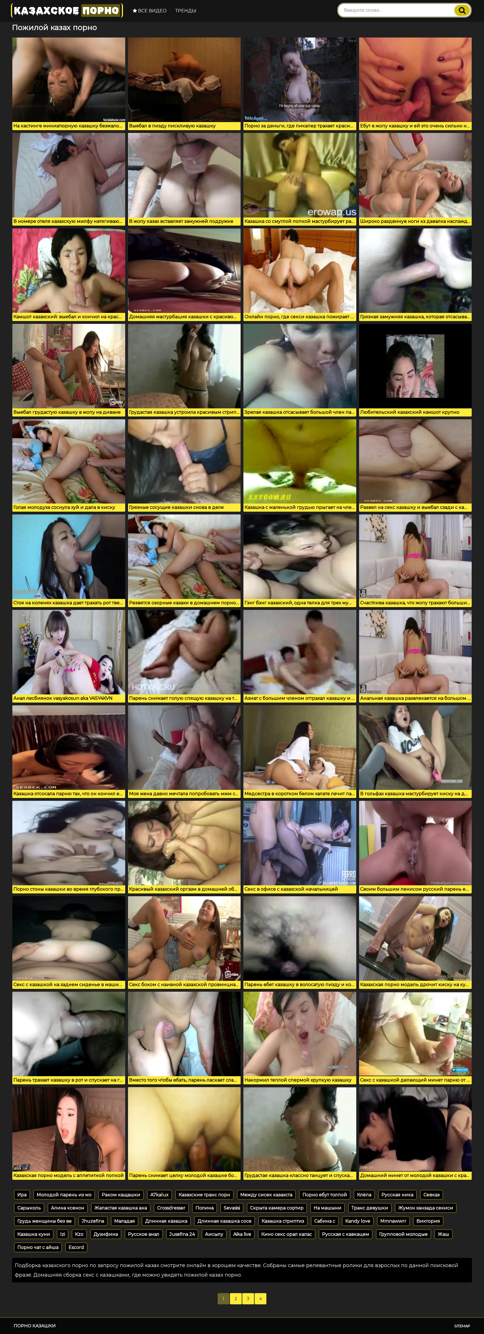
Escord (76, 1247)
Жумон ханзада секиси (425, 1208)
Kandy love (357, 1221)
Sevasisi (232, 1208)
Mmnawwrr (393, 1221)
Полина (205, 1208)
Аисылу (214, 1234)
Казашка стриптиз (283, 1221)
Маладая (124, 1221)
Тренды (185, 10)
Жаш (443, 1234)
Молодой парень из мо (64, 1194)
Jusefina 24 (182, 1234)
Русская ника (397, 1194)
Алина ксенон (67, 1208)
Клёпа (364, 1194)
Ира (22, 1194)
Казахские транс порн (204, 1194)
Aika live (242, 1234)
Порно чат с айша (38, 1247)
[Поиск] (462, 10)
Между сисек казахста (266, 1194)
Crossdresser (171, 1208)
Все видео (152, 10)
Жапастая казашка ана (120, 1208)
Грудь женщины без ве (44, 1221)
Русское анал (143, 1234)
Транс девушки (370, 1208)
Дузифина (106, 1234)
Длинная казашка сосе (224, 1221)
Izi (62, 1234)
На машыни (327, 1208)
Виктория (428, 1221)
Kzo (79, 1234)
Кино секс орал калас (286, 1234)
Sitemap (462, 1326)
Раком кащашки (121, 1194)
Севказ (432, 1194)
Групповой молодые (403, 1234)
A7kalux (159, 1194)
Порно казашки (35, 1325)
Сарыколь (29, 1208)
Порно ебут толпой (324, 1194)
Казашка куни (33, 1234)
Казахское (66, 10)
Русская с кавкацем (345, 1234)
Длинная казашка (166, 1221)
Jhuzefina (93, 1221)
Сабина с (324, 1221)
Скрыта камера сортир (277, 1208)
